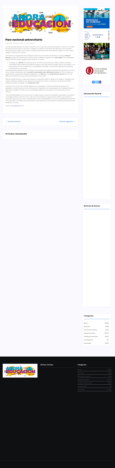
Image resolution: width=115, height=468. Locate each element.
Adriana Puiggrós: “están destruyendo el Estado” (96, 127)
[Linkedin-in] (99, 82)
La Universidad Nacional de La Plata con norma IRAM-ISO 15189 (95, 194)
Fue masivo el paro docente (93, 303)
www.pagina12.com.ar (17, 106)
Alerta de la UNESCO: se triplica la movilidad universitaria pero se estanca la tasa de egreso (96, 161)
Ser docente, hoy (45, 454)
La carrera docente (90, 240)
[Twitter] (96, 82)
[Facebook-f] (93, 82)
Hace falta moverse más (91, 271)
